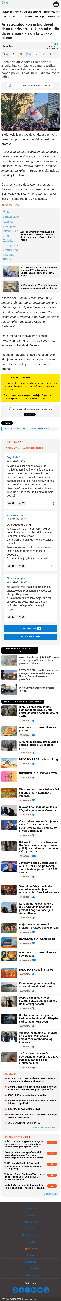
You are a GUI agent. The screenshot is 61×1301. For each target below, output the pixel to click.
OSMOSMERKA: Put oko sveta (38, 772)
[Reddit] (21, 54)
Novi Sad (6, 16)
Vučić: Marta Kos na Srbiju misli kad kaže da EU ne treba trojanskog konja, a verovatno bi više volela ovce (39, 826)
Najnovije (6, 11)
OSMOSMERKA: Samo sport (37, 938)
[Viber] (28, 54)
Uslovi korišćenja (30, 1268)
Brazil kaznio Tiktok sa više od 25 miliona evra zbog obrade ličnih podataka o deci (31, 1079)
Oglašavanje (30, 1248)
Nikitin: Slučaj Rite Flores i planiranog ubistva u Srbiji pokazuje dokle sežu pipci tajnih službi (39, 711)
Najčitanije (39, 16)
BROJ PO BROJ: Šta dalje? (36, 969)
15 (35, 856)
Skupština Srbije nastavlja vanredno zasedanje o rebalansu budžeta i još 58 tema (39, 889)
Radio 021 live (52, 11)
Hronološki (12, 448)
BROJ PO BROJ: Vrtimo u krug (38, 759)
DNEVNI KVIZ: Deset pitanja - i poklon (26, 1095)
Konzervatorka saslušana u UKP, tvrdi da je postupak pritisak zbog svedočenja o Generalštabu (36, 908)
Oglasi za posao (32, 11)
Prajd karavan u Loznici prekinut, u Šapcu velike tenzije (38, 926)
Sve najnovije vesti (44, 1127)
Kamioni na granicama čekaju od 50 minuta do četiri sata (37, 985)
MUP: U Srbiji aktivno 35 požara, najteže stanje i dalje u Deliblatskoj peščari (38, 1001)
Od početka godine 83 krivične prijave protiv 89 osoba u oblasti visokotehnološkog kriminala (38, 1037)
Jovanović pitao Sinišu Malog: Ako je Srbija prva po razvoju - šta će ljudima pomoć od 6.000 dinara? (38, 867)
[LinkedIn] (34, 1290)
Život (20, 16)
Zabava (28, 16)
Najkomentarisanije (16, 1137)
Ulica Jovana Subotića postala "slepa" (36, 689)
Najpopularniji (32, 448)
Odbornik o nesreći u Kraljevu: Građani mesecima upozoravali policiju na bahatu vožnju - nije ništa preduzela (38, 847)
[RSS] (46, 1290)
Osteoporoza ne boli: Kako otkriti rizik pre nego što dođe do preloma (32, 1115)
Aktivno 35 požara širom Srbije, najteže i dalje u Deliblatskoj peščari (39, 745)
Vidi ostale (50, 1194)
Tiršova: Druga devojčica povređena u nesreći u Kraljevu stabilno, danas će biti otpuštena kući (38, 1058)
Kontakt (30, 1255)
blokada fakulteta (14, 429)
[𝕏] (13, 54)
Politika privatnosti (30, 1275)
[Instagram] (15, 1290)
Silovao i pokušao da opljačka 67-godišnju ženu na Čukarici (38, 808)
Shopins (30, 1228)
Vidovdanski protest (43, 429)
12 (35, 960)
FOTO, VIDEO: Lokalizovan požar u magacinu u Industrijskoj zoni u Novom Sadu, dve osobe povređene (38, 675)
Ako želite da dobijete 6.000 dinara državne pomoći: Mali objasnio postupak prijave (39, 660)
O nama (30, 1242)
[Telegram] (44, 54)
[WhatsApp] (36, 54)
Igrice (18, 11)
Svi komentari (30, 628)
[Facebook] (5, 54)
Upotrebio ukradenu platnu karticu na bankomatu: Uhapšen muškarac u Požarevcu (39, 1018)
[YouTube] (40, 1290)
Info (14, 16)
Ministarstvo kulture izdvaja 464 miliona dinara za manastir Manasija (39, 792)
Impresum (30, 1262)
